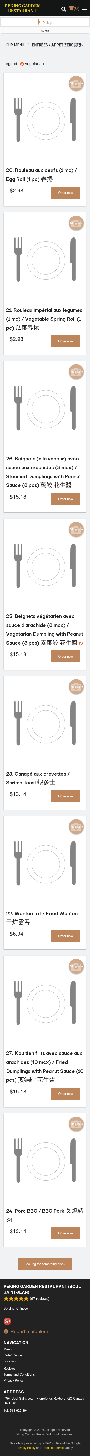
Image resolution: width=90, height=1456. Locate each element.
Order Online (13, 1355)
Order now (65, 192)
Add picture (76, 83)
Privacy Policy (14, 1380)
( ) (77, 7)
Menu (8, 1349)
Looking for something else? (45, 1263)
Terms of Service (53, 1447)
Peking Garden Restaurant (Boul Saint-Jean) (42, 1289)
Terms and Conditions (19, 1374)
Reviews (10, 1368)
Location (10, 1361)
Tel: (17, 1410)
